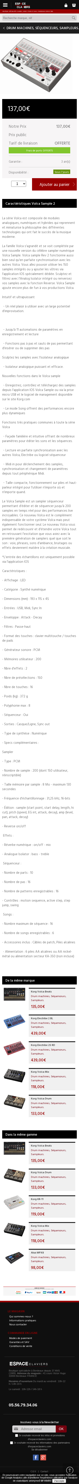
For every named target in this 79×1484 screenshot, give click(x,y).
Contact (44, 1471)
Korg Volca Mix (40, 1072)
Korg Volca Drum (41, 1098)
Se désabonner (39, 1449)
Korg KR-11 (37, 1199)
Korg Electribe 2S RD (43, 1045)
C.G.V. (33, 1471)
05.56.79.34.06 (23, 1405)
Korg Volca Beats (41, 991)
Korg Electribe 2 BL (42, 1018)
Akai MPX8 (37, 1252)
